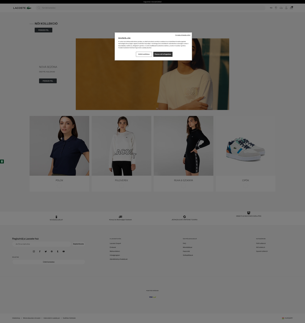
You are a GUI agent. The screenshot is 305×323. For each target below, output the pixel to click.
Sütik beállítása (144, 54)
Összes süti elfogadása (163, 54)
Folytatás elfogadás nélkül (182, 35)
